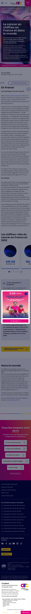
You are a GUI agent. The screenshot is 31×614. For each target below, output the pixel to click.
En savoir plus (15, 321)
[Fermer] (26, 294)
